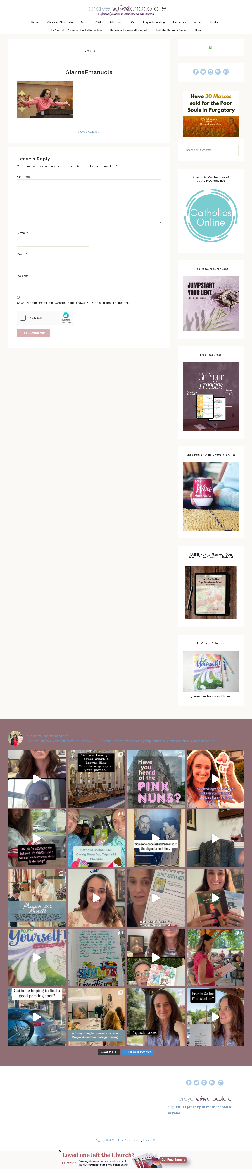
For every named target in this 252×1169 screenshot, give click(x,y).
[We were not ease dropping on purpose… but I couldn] (215, 1017)
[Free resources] (211, 430)
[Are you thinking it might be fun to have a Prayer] (96, 779)
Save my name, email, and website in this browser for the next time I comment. (73, 303)
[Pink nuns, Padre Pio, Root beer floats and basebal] (37, 838)
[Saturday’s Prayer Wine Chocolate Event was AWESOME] (215, 957)
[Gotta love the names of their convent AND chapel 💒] (156, 779)
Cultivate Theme (124, 1140)
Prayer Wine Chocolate (126, 9)
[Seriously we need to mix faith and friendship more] (215, 779)
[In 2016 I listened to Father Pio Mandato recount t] (156, 838)
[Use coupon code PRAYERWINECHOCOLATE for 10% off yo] (96, 898)
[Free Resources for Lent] (211, 330)
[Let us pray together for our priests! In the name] (37, 898)
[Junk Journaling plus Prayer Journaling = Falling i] (156, 957)
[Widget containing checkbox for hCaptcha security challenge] (45, 318)
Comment (25, 176)
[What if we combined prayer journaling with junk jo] (96, 957)
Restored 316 (150, 1140)
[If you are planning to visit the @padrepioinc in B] (96, 838)
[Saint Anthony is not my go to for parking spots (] (37, 1017)
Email (22, 254)
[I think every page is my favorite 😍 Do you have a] (37, 957)
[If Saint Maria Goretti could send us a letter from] (156, 898)
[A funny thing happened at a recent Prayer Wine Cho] (96, 1017)
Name (22, 233)
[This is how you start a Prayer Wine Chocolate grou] (37, 779)
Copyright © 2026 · (105, 1140)
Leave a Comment (89, 131)
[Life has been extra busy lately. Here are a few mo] (156, 1017)
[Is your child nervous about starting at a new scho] (215, 898)
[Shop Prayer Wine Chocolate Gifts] (211, 530)
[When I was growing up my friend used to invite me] (215, 838)
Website (23, 276)
